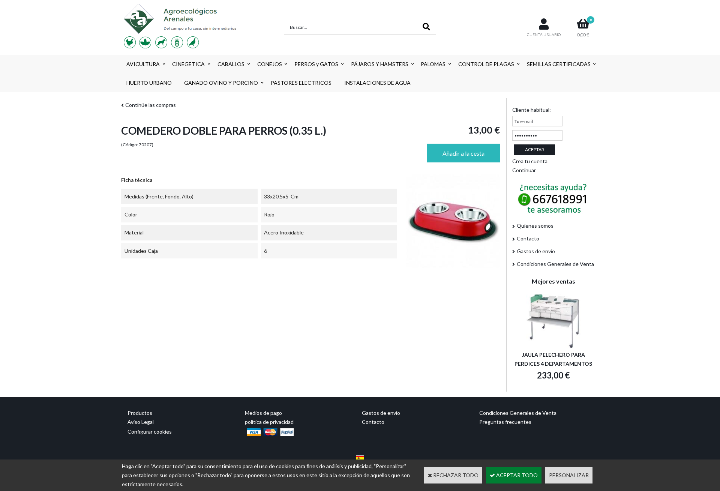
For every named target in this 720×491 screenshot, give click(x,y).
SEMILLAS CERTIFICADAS (559, 64)
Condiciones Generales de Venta (555, 264)
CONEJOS (269, 64)
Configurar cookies (150, 431)
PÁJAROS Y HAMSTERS (379, 64)
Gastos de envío (536, 251)
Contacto (528, 238)
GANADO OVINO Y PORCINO (221, 83)
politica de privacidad (269, 422)
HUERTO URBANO (149, 83)
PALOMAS (433, 64)
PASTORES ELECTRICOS (301, 83)
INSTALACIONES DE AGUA (377, 83)
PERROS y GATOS (316, 64)
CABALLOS (231, 64)
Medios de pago (263, 413)
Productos (140, 413)
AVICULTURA (143, 64)
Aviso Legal (141, 422)
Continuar (524, 170)
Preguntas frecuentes (505, 422)
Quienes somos (535, 225)
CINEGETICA (188, 64)
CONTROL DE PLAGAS (486, 64)
